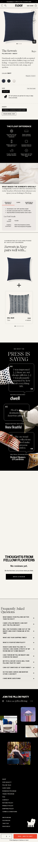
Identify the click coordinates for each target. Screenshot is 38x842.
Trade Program (8, 794)
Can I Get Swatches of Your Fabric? (17, 667)
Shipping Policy (8, 808)
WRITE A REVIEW (19, 576)
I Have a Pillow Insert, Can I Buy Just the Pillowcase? (15, 624)
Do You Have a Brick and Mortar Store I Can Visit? (15, 673)
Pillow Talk (6, 785)
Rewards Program (9, 791)
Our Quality (6, 782)
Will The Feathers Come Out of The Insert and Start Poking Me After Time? (16, 631)
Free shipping (10, 1)
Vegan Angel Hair (9, 113)
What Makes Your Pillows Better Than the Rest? (16, 618)
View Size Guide (31, 88)
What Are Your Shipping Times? (15, 637)
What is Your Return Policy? (14, 642)
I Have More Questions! (12, 678)
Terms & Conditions (9, 811)
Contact (5, 799)
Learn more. (14, 536)
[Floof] (19, 5)
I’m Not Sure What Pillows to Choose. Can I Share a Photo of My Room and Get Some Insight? (16, 649)
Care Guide (6, 788)
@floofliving (21, 701)
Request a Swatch (30, 75)
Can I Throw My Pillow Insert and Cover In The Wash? (16, 656)
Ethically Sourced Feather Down (14, 110)
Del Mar (10, 318)
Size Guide (30, 5)
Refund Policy (7, 802)
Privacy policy (7, 805)
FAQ (3, 796)
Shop (4, 779)
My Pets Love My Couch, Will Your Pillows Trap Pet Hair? (16, 662)
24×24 (5, 91)
